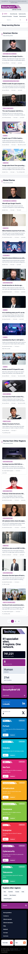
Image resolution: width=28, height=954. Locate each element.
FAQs (4, 926)
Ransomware (22, 16)
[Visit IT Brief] (10, 825)
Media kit (12, 735)
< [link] (9, 621)
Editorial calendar (7, 919)
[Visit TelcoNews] (10, 867)
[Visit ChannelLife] (10, 742)
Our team (5, 932)
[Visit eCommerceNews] (10, 804)
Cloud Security (13, 13)
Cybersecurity (22, 13)
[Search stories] (26, 905)
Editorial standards (8, 922)
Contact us (6, 916)
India (23, 891)
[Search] (20, 20)
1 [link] (12, 621)
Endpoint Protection (7, 16)
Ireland (5, 895)
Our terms (5, 936)
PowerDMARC (4, 952)
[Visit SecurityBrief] (10, 846)
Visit (5, 735)
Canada (17, 891)
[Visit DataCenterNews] (10, 783)
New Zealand (13, 895)
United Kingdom (8, 898)
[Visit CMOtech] (10, 762)
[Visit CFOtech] (10, 721)
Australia (10, 891)
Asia (5, 891)
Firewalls (15, 16)
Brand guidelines (7, 912)
